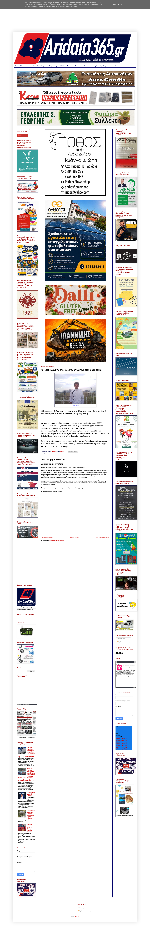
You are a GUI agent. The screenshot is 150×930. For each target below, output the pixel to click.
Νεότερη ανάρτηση (47, 538)
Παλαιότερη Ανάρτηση (102, 538)
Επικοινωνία (112, 66)
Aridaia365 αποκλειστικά (23, 66)
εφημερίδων (32, 737)
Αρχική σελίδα (74, 538)
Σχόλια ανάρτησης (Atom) (56, 540)
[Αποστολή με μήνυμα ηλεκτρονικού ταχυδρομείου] (69, 452)
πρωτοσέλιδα (23, 737)
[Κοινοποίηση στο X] (73, 452)
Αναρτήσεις (121, 638)
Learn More (115, 4)
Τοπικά (35, 66)
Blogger (77, 917)
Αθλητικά (43, 66)
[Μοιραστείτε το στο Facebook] (75, 452)
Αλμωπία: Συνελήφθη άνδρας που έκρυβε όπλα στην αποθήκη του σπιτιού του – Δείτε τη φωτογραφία (26, 752)
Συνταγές (94, 66)
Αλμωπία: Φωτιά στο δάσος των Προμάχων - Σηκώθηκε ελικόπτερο (30, 828)
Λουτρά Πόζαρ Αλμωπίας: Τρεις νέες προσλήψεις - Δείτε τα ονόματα (31, 814)
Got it (123, 4)
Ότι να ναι (78, 66)
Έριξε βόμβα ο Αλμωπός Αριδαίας (31, 794)
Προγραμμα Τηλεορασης (23, 704)
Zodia (134, 687)
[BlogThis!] (71, 452)
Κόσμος (69, 66)
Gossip (86, 66)
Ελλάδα (62, 66)
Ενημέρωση (53, 66)
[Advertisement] (75, 17)
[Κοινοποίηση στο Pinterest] (77, 452)
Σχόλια (120, 642)
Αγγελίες (103, 66)
